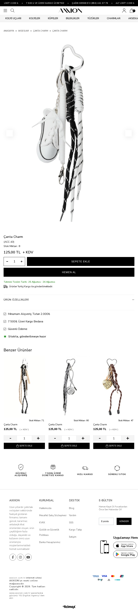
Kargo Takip (75, 529)
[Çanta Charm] (24, 386)
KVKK (42, 522)
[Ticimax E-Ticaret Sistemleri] (69, 607)
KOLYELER (34, 18)
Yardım (72, 515)
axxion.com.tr (17, 577)
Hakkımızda (45, 508)
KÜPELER (53, 18)
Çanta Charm (10, 424)
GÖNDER (124, 521)
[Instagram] (20, 557)
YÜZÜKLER (93, 18)
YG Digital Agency (29, 595)
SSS (71, 522)
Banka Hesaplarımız (49, 542)
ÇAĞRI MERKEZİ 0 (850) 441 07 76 (85, 3)
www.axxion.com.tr (20, 593)
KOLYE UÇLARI (13, 18)
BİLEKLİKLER (72, 18)
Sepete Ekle (25, 445)
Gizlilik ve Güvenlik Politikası (49, 532)
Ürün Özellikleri (16, 299)
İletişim (72, 537)
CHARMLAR (113, 18)
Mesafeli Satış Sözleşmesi (52, 515)
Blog (71, 508)
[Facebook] (12, 557)
